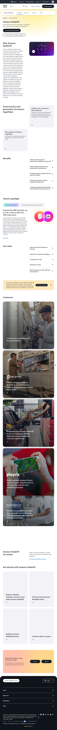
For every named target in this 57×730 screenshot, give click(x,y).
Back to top (28, 726)
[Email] (38, 717)
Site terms (10, 721)
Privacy (4, 721)
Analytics (5, 18)
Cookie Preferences (32, 721)
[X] (38, 715)
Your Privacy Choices (18, 721)
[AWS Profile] (53, 2)
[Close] (50, 285)
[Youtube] (50, 715)
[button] (48, 6)
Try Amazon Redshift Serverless (37, 559)
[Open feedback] (55, 365)
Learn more (5, 238)
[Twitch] (48, 715)
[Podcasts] (52, 715)
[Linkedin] (43, 715)
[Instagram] (45, 715)
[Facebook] (41, 715)
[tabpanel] (28, 224)
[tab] (11, 205)
